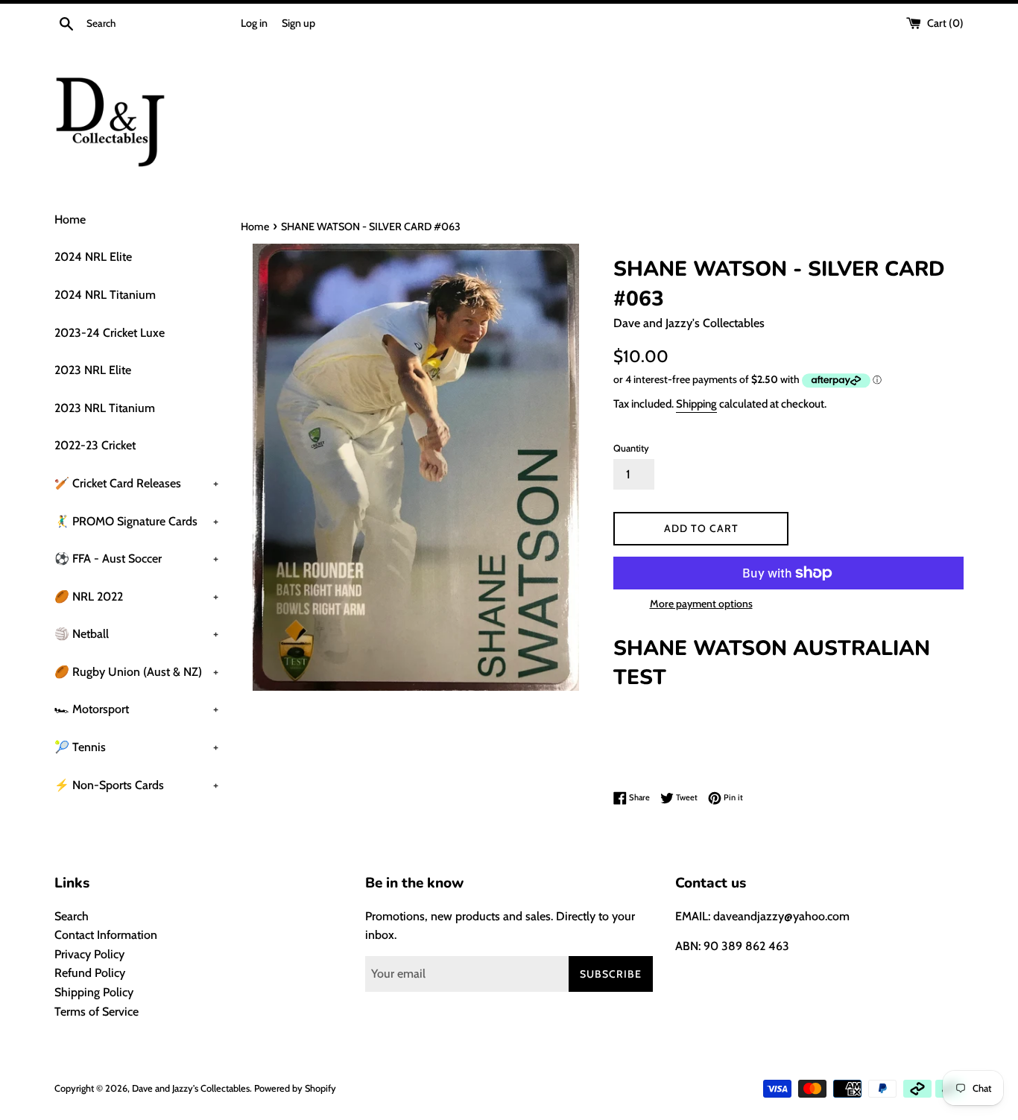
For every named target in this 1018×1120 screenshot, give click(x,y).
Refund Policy (89, 973)
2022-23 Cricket (95, 445)
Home (70, 219)
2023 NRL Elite (92, 370)
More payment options (701, 603)
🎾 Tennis (136, 747)
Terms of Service (96, 1011)
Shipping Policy (93, 992)
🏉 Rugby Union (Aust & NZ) (136, 672)
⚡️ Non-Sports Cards (136, 785)
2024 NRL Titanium (105, 295)
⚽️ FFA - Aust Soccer (136, 558)
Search (71, 916)
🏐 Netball (136, 634)
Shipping (696, 404)
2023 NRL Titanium (104, 408)
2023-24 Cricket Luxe (109, 333)
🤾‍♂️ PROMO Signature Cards (136, 521)
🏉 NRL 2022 (136, 596)
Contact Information (105, 935)
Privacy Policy (89, 954)
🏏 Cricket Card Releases (136, 483)
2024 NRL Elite (93, 257)
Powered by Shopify (295, 1088)
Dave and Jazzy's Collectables (191, 1088)
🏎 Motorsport (136, 709)
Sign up (298, 23)
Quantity (631, 448)
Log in (254, 23)
